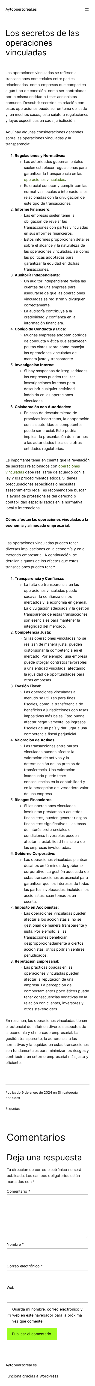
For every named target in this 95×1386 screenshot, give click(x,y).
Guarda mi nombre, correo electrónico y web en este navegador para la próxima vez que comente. (47, 1315)
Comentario (18, 1191)
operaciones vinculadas (44, 179)
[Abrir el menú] (86, 9)
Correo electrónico (25, 1266)
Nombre (15, 1244)
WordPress (48, 1376)
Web (10, 1287)
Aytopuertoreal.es (21, 9)
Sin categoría (68, 1092)
